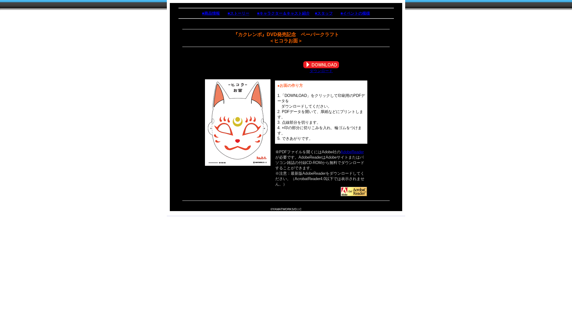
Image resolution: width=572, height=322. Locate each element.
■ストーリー (238, 13)
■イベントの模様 (355, 13)
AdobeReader (352, 152)
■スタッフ (324, 13)
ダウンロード (321, 71)
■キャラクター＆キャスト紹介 (283, 13)
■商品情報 (211, 13)
